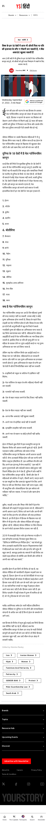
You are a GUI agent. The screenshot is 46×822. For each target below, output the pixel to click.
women (24, 662)
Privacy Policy (36, 770)
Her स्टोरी (22, 40)
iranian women (27, 655)
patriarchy (10, 674)
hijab (8, 662)
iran (8, 655)
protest (32, 680)
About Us (5, 770)
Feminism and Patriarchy (17, 668)
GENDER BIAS (12, 680)
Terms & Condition (9, 774)
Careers (20, 770)
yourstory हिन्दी (20, 70)
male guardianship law (17, 687)
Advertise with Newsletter (16, 761)
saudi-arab (11, 693)
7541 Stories (33, 70)
